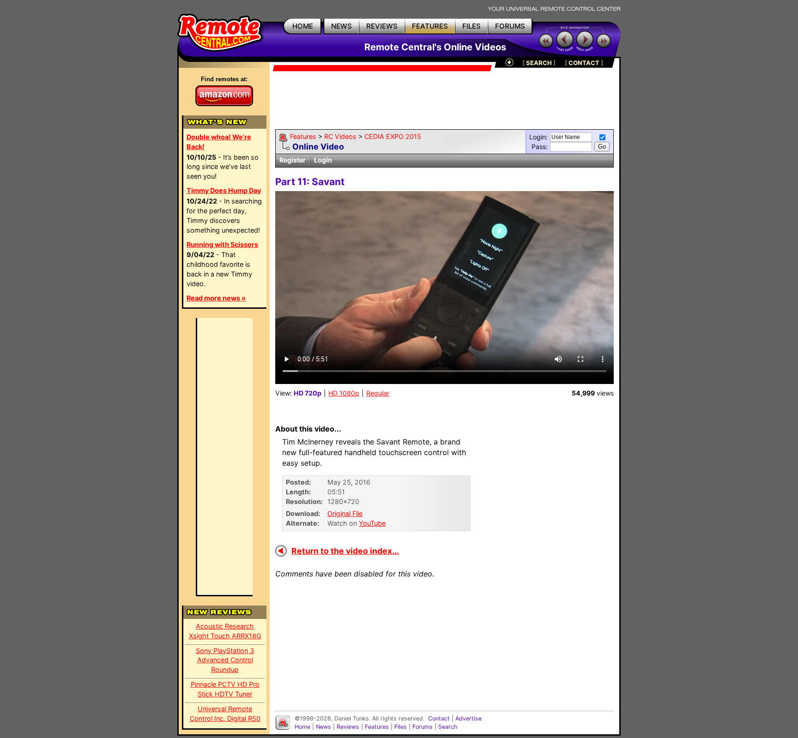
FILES (471, 26)
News (323, 726)
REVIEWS (382, 26)
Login (323, 160)
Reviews (348, 726)
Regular (377, 393)
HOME (302, 26)
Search (447, 726)
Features (303, 136)
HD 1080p (343, 393)
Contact (439, 718)
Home (302, 726)
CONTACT (583, 62)
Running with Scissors (222, 244)
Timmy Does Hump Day (224, 190)
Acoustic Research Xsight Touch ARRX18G (225, 631)
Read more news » (216, 298)
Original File (345, 513)
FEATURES (430, 26)
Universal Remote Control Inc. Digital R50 (225, 713)
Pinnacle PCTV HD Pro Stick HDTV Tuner (225, 689)
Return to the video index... (345, 551)
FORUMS (510, 26)
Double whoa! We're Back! (219, 141)
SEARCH (539, 62)
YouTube (372, 523)
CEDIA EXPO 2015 (392, 136)
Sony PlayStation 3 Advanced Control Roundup (225, 660)
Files (400, 726)
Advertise (468, 718)
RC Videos (340, 136)
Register (292, 160)
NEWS (341, 26)
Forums (422, 726)
